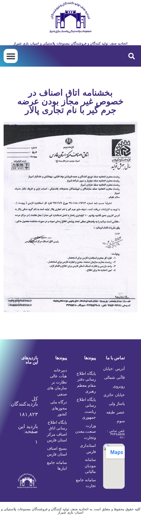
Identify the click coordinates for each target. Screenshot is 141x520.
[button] (131, 56)
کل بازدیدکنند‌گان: (23, 401)
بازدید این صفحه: (28, 429)
